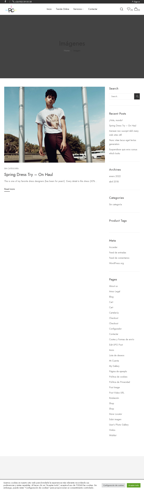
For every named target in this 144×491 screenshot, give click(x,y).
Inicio (111, 350)
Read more (9, 189)
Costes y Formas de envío (121, 339)
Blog (111, 296)
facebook (5, 1)
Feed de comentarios (119, 258)
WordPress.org (116, 263)
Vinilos (112, 430)
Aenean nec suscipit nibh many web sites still (124, 132)
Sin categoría (11, 168)
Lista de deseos (116, 355)
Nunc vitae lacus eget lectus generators (122, 142)
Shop (111, 403)
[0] (128, 9)
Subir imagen (115, 419)
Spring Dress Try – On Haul (28, 174)
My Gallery (114, 366)
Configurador (115, 328)
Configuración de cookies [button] (113, 485)
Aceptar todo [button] (134, 485)
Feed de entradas (117, 252)
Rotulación (114, 398)
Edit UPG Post (116, 344)
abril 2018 (114, 181)
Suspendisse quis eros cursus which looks (123, 151)
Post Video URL (116, 392)
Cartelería (114, 312)
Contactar (113, 334)
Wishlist (112, 435)
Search (137, 96)
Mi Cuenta (114, 360)
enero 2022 (115, 176)
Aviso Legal (114, 291)
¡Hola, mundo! (116, 120)
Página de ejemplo (118, 371)
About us (113, 286)
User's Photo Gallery (119, 424)
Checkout (113, 318)
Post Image (114, 387)
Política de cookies (118, 376)
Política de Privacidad (119, 382)
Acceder (113, 247)
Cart (111, 302)
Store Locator (115, 414)
